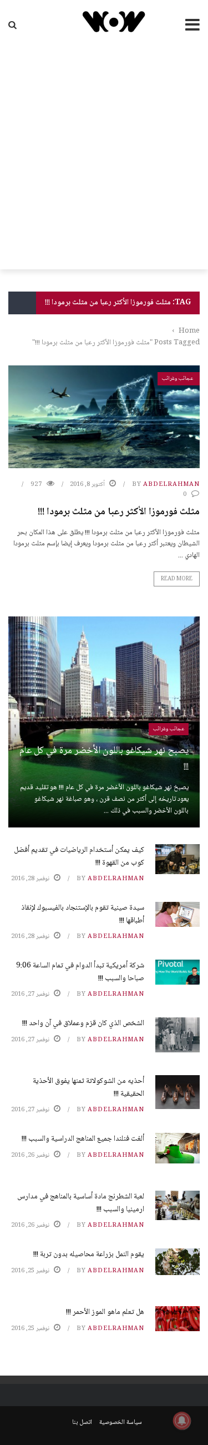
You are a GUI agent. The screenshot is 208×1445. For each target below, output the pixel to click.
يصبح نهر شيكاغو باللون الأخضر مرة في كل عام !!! (104, 758)
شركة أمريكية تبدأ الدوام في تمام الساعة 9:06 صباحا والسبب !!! (80, 972)
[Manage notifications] (182, 1420)
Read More (176, 579)
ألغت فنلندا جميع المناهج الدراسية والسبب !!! (83, 1139)
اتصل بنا (82, 1422)
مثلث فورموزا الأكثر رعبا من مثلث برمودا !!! (119, 512)
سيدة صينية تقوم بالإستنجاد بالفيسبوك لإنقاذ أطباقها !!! (82, 914)
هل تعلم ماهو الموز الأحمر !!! (105, 1312)
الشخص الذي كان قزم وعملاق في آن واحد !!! (83, 1023)
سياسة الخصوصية (120, 1422)
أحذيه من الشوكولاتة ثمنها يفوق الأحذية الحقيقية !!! (88, 1087)
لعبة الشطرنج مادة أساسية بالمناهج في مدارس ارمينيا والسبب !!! (80, 1203)
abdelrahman (171, 484)
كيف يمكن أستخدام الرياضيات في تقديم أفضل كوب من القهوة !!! (79, 856)
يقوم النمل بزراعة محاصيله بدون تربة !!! (88, 1254)
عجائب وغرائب (177, 378)
